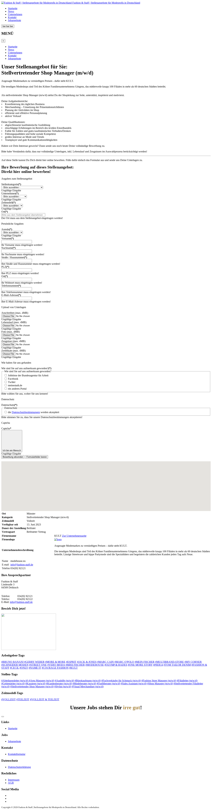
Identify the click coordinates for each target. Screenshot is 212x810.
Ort (4, 211)
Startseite (12, 8)
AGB (11, 782)
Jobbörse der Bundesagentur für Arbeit (28, 375)
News (11, 11)
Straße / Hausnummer (14, 257)
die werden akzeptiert (33, 412)
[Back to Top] (2, 716)
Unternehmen (15, 14)
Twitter (11, 382)
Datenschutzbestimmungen (26, 412)
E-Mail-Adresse (11, 295)
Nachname (8, 247)
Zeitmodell (8, 202)
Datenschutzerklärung (19, 767)
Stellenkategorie (11, 184)
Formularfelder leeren (36, 457)
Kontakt (12, 17)
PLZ (5, 266)
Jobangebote (14, 20)
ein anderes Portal (17, 388)
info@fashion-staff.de (21, 564)
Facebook (13, 378)
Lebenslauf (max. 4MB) (13, 322)
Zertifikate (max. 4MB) (13, 350)
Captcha (6, 428)
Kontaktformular (16, 754)
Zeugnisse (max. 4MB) (13, 341)
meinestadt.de (15, 385)
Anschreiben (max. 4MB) (14, 312)
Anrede (6, 229)
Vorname (7, 238)
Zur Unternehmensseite (74, 535)
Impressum (13, 779)
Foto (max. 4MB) (10, 331)
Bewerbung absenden (13, 457)
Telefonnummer (11, 285)
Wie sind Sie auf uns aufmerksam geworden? (26, 368)
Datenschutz (9, 405)
